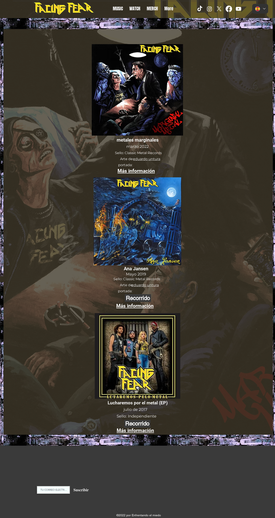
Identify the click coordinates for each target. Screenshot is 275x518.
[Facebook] (229, 9)
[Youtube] (238, 9)
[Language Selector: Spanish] (260, 9)
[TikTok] (200, 9)
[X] (219, 9)
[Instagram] (209, 9)
